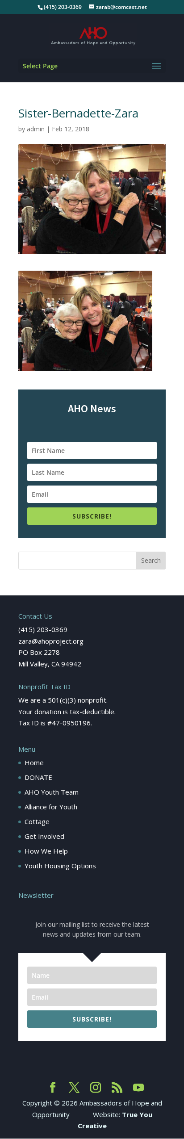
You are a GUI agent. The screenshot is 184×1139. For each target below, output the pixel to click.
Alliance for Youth (51, 806)
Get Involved (44, 836)
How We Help (46, 850)
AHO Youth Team (52, 791)
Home (34, 762)
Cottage (37, 821)
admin (36, 129)
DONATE (38, 777)
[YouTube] (138, 1088)
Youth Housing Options (60, 865)
